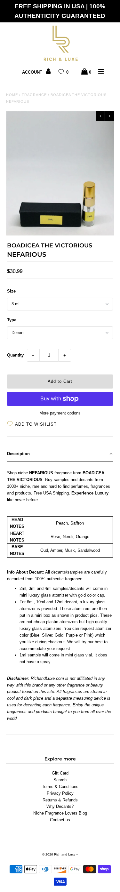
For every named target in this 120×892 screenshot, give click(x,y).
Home (12, 95)
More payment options (60, 413)
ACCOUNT (33, 72)
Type (11, 319)
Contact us (60, 819)
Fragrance (34, 95)
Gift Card (60, 773)
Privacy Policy (60, 793)
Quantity (15, 355)
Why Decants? (60, 806)
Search (60, 779)
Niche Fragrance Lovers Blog (60, 813)
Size (11, 291)
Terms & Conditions (60, 786)
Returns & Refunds (60, 800)
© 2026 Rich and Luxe (59, 854)
